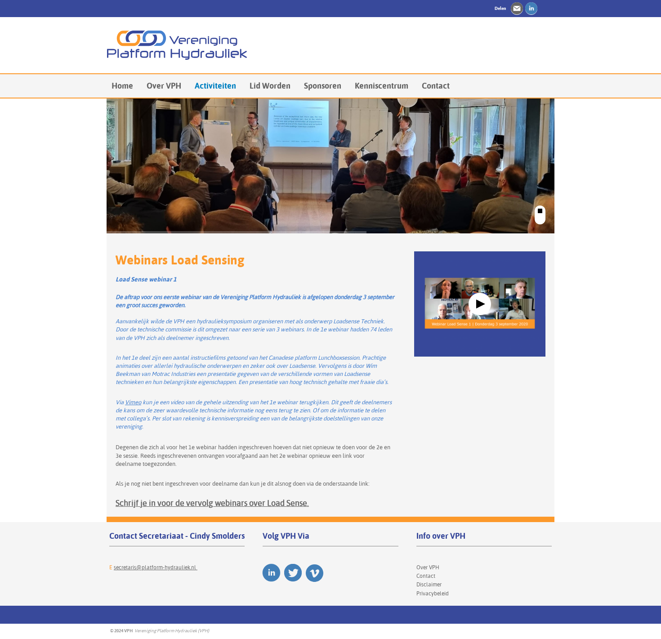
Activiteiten (215, 85)
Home (122, 85)
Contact (436, 85)
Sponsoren (322, 85)
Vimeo (133, 402)
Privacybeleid (432, 593)
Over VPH (164, 85)
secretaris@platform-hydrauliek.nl (155, 567)
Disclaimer (429, 584)
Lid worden (270, 85)
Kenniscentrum (381, 85)
